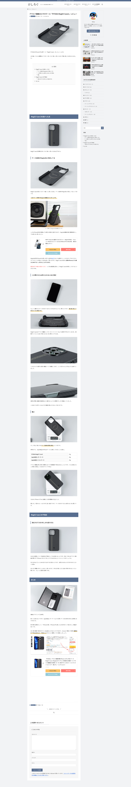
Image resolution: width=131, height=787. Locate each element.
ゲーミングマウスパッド (91, 106)
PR (41, 16)
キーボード (88, 95)
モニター (88, 109)
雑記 (86, 122)
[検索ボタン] (102, 4)
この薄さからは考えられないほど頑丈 (46, 73)
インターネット (89, 84)
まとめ (37, 81)
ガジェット (33, 16)
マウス (87, 101)
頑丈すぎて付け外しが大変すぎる (45, 79)
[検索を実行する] (102, 128)
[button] (53, 712)
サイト (33, 763)
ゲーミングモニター (90, 114)
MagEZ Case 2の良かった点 (42, 69)
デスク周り (88, 98)
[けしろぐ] (33, 4)
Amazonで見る (52, 249)
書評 (86, 120)
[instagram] (92, 35)
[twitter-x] (90, 35)
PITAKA (38, 16)
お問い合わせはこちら (93, 31)
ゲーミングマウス (89, 103)
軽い (39, 75)
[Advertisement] (54, 98)
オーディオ (88, 87)
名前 (33, 752)
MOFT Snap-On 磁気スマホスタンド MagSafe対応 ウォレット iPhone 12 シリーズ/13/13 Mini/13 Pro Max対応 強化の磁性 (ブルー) (61, 241)
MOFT (53, 258)
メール (34, 757)
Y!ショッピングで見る (53, 253)
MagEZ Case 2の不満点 (41, 77)
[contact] (96, 35)
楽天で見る (68, 249)
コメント (34, 734)
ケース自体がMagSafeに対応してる (45, 71)
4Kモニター (88, 111)
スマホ (87, 92)
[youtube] (94, 35)
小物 (86, 117)
